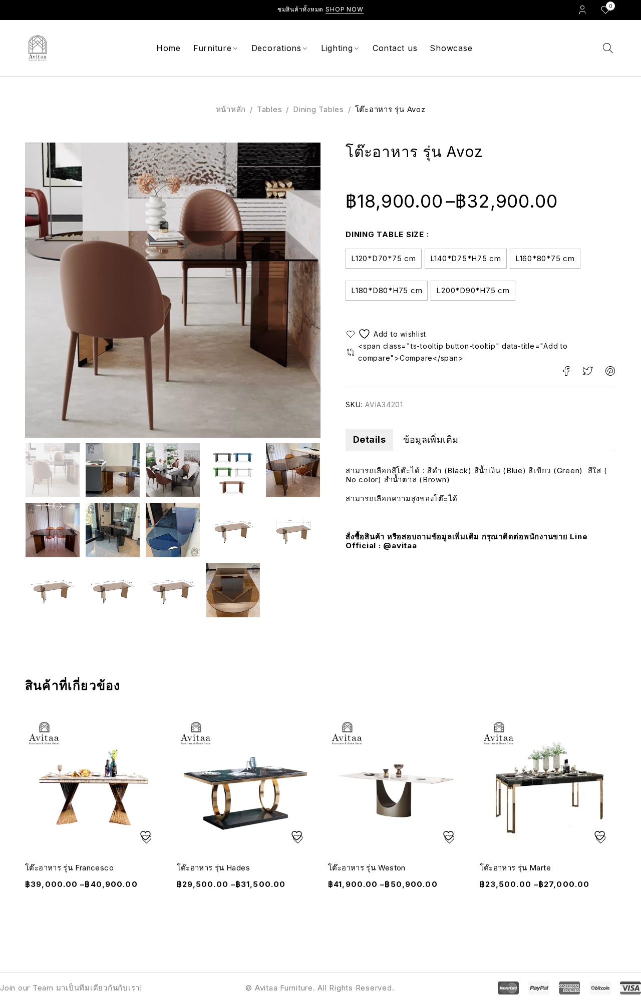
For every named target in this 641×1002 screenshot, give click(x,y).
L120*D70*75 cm (383, 258)
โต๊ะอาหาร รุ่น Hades (213, 867)
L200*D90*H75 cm (472, 290)
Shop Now (345, 9)
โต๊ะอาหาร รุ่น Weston (367, 867)
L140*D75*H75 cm (465, 258)
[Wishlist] (387, 334)
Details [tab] (369, 439)
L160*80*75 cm (545, 258)
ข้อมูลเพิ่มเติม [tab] (431, 439)
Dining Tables (318, 109)
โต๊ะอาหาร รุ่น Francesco (69, 867)
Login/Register (582, 9)
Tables (269, 109)
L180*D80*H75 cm (386, 290)
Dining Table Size (385, 234)
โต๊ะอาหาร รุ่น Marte (515, 867)
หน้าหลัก (231, 109)
